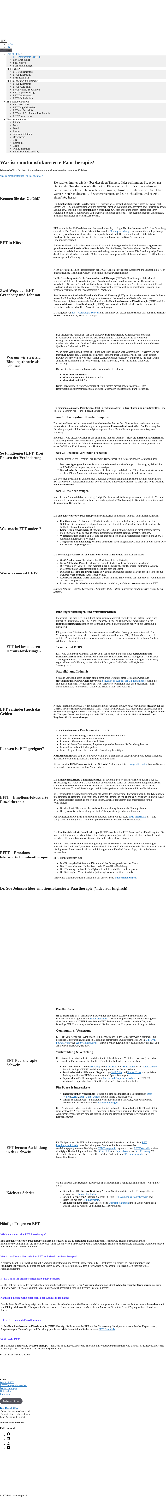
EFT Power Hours (22, 116)
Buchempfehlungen (23, 65)
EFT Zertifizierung (22, 95)
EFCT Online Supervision (26, 89)
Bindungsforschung (119, 231)
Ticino (16, 145)
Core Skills (112, 1066)
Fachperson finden (11, 1401)
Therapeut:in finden (16, 119)
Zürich (16, 122)
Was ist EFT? (13, 54)
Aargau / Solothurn (23, 134)
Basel (16, 128)
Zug (15, 139)
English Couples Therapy (26, 151)
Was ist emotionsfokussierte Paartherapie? (21, 175)
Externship (94, 1066)
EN (8, 47)
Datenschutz (6, 1391)
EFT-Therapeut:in (107, 1148)
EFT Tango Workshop (24, 107)
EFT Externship (142, 1148)
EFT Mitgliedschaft (23, 98)
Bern (15, 125)
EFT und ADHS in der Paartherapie (31, 113)
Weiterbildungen (8, 1388)
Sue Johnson (19, 62)
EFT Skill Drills (21, 104)
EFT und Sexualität (23, 110)
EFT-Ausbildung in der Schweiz (131, 1197)
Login (9, 44)
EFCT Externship (22, 74)
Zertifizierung (150, 1066)
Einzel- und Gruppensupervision (119, 1078)
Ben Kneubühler (21, 59)
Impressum (5, 1394)
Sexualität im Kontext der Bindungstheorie (124, 680)
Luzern (16, 131)
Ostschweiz (19, 137)
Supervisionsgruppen (86, 1042)
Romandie (18, 142)
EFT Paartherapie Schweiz (26, 56)
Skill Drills (150, 1039)
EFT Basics (12, 68)
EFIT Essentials (21, 77)
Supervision (129, 1066)
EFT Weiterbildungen (17, 101)
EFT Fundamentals (23, 71)
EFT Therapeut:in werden (13, 1385)
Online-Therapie (21, 148)
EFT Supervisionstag (24, 92)
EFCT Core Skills (22, 86)
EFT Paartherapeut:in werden (21, 80)
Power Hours (63, 1042)
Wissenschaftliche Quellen (16, 1354)
